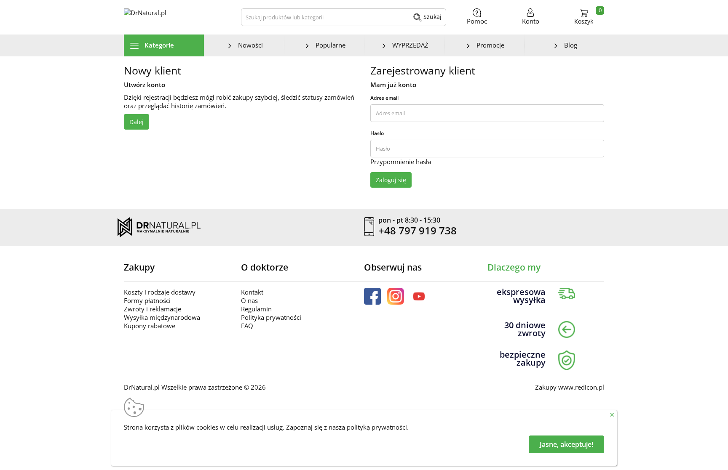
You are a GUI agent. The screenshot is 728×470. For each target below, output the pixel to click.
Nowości (250, 45)
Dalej (136, 122)
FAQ (247, 325)
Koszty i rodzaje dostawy (159, 292)
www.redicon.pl (581, 387)
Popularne (330, 45)
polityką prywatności (377, 427)
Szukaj (432, 17)
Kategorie (158, 45)
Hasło (377, 133)
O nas (249, 300)
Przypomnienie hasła (400, 161)
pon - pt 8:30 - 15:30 (409, 220)
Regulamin (256, 309)
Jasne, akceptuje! (566, 444)
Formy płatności (147, 300)
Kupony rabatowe (149, 325)
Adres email (384, 97)
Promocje (490, 45)
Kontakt (252, 292)
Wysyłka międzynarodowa (162, 317)
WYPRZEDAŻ (410, 45)
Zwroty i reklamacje (152, 309)
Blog (570, 45)
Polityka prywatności (271, 317)
